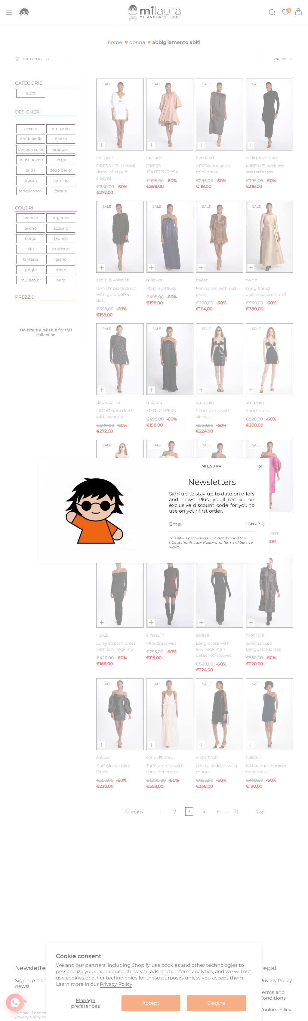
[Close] (260, 467)
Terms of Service (238, 542)
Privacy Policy (201, 542)
